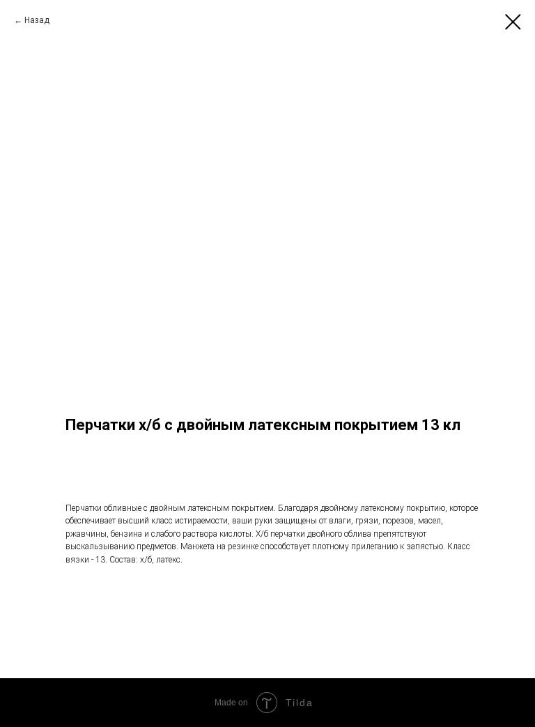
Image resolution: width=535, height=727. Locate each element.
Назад (36, 20)
